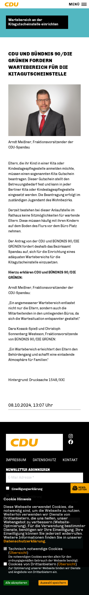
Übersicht (18, 552)
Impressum (16, 460)
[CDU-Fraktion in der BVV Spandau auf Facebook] (71, 442)
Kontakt (70, 460)
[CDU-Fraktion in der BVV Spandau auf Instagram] (71, 437)
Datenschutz (44, 460)
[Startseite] (34, 443)
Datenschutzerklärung (24, 541)
